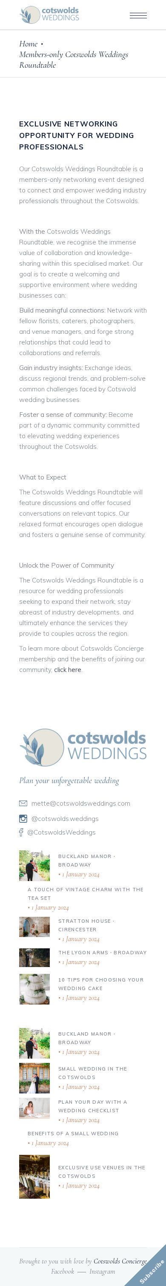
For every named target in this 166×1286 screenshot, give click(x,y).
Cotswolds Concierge (120, 1261)
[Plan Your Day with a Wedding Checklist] (34, 1108)
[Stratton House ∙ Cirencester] (34, 926)
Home (28, 43)
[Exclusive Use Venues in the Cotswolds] (34, 1177)
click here (67, 670)
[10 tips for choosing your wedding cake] (34, 989)
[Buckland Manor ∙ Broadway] (34, 865)
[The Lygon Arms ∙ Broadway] (34, 957)
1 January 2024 (80, 874)
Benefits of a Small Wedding (73, 1134)
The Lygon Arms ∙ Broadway (102, 953)
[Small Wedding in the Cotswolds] (34, 1078)
